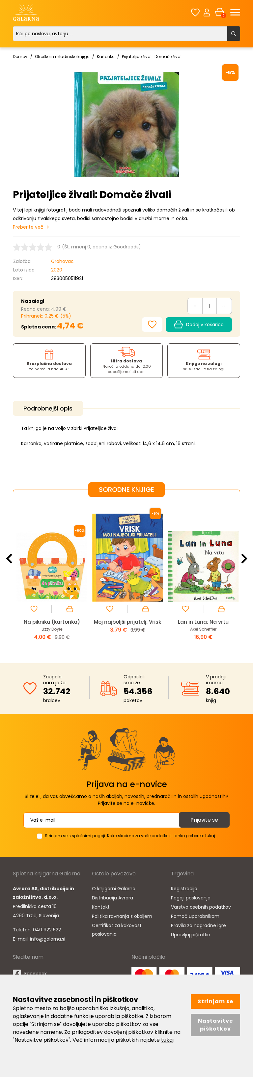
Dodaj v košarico (205, 324)
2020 (56, 270)
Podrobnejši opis (47, 408)
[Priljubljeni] (195, 12)
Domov (20, 56)
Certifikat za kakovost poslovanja (117, 929)
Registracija (184, 888)
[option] (50, 574)
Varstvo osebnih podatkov (201, 907)
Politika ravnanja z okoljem (122, 916)
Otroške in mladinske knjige (62, 56)
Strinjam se (215, 1001)
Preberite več (28, 227)
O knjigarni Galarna (113, 888)
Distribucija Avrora (112, 897)
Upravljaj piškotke (190, 934)
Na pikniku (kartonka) (51, 621)
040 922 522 (47, 929)
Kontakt (101, 907)
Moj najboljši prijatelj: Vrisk (126, 621)
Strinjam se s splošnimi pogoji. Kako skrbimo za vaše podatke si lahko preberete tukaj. (130, 835)
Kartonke (105, 56)
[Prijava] (207, 12)
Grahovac (62, 261)
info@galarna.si (47, 939)
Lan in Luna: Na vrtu (202, 621)
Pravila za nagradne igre (198, 925)
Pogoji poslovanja (191, 897)
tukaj (167, 1040)
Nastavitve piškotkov (215, 1025)
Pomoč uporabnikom (195, 916)
